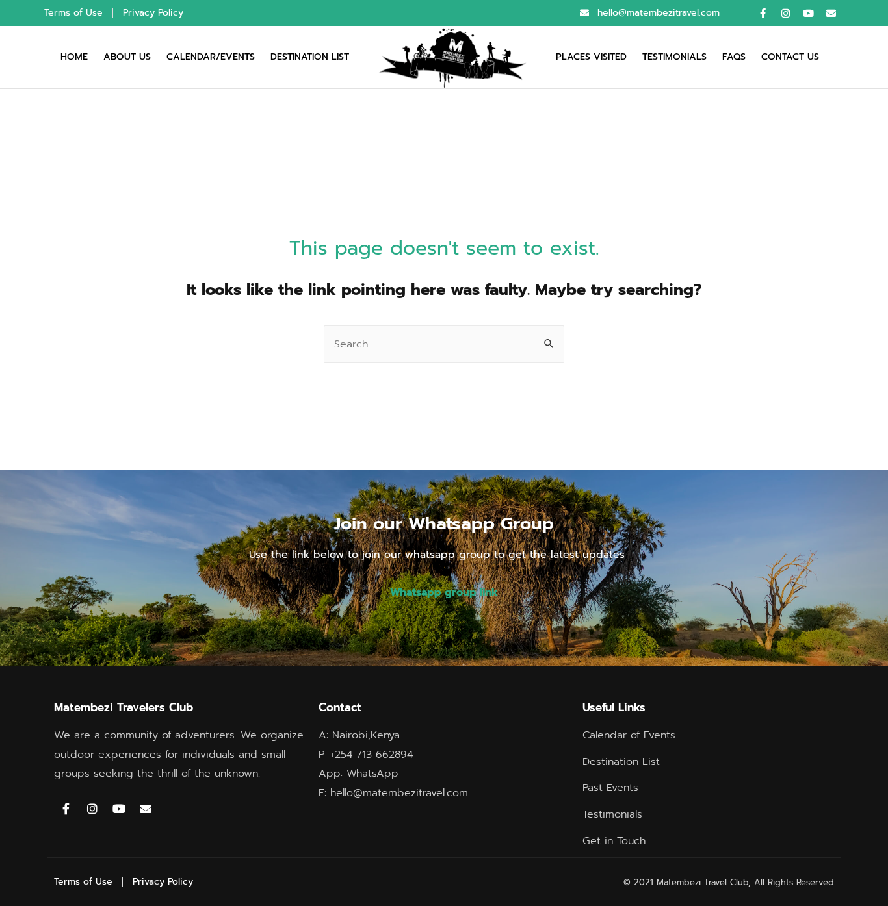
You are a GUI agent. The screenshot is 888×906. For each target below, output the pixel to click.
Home (74, 57)
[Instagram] (785, 13)
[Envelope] (831, 13)
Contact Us (790, 57)
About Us (127, 57)
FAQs (734, 57)
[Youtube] (808, 13)
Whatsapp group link (444, 592)
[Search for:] (444, 344)
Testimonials (674, 57)
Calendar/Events (210, 57)
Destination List (309, 57)
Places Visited (591, 57)
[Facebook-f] (762, 13)
